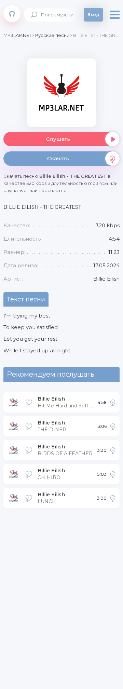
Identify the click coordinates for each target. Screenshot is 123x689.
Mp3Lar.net (11, 13)
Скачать (58, 158)
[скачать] (112, 402)
